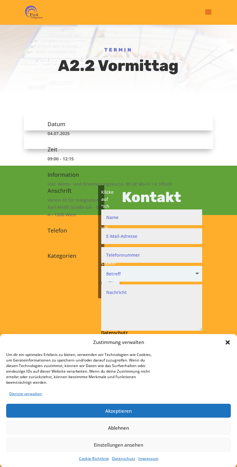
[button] (228, 342)
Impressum (148, 458)
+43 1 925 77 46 (64, 240)
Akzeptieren (118, 411)
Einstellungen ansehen (118, 445)
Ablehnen (118, 428)
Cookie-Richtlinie (94, 458)
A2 (50, 265)
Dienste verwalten (25, 393)
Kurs (52, 272)
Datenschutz (123, 458)
